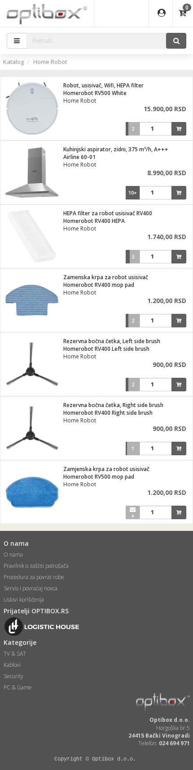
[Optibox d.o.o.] (47, 13)
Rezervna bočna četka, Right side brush (113, 405)
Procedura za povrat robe (34, 577)
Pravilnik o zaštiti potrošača (36, 566)
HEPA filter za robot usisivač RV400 (107, 213)
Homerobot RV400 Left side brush (106, 349)
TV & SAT (15, 653)
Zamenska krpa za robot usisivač (105, 277)
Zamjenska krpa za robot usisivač (106, 469)
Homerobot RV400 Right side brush (108, 413)
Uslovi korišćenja (24, 599)
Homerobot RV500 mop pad (98, 476)
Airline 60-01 (79, 157)
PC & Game (18, 687)
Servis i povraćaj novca (30, 588)
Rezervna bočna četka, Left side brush (111, 341)
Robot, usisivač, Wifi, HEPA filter (103, 85)
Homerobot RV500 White (95, 93)
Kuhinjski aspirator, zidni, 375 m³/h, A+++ (115, 149)
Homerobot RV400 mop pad (98, 285)
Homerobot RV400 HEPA (94, 221)
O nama (13, 554)
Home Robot (50, 62)
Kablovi (12, 665)
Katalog (13, 62)
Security (13, 676)
